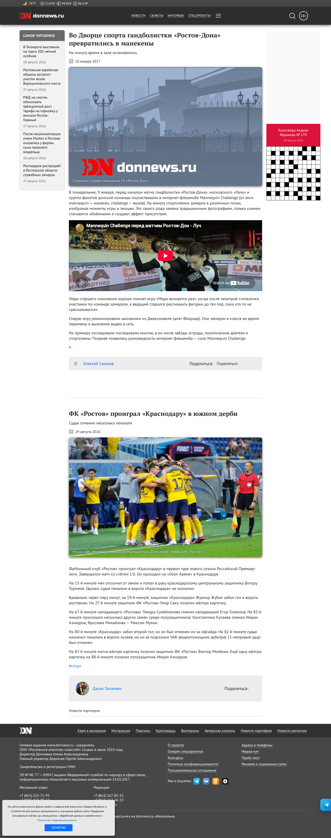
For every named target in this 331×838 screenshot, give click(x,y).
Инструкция (120, 730)
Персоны (143, 730)
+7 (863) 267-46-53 (109, 800)
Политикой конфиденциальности (57, 820)
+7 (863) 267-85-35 (109, 795)
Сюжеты (156, 16)
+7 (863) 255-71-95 (35, 795)
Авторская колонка (220, 730)
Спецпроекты (199, 16)
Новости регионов (292, 730)
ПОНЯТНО (59, 828)
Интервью (176, 16)
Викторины (190, 730)
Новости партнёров (256, 730)
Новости (138, 16)
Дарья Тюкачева (107, 688)
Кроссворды (166, 730)
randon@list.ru (105, 804)
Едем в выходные (92, 730)
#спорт (75, 665)
